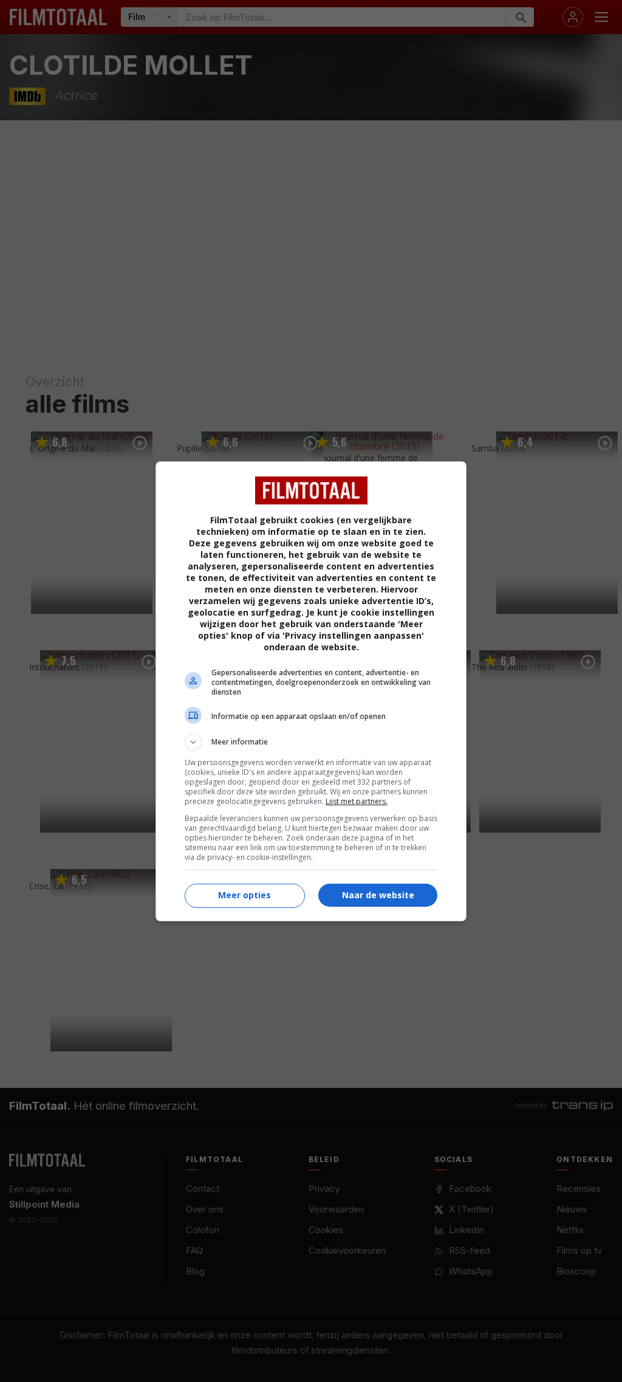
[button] (311, 742)
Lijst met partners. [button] (357, 801)
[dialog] (311, 691)
